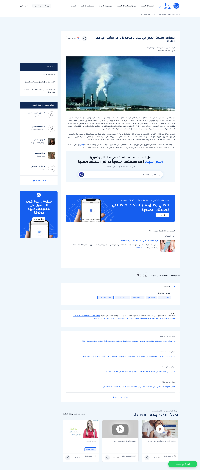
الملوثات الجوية (122, 297)
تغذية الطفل (91, 441)
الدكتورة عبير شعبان (36, 112)
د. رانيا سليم (39, 139)
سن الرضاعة (137, 297)
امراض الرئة (165, 297)
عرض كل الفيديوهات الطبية (74, 414)
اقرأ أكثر (139, 247)
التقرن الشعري (49, 74)
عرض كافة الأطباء (38, 180)
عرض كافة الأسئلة (120, 397)
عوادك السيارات (105, 297)
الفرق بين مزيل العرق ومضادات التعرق (40, 82)
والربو (81, 144)
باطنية (43, 169)
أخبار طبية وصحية (160, 14)
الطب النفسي (40, 116)
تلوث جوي (151, 297)
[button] (146, 6)
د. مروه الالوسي (38, 126)
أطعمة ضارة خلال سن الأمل (124, 441)
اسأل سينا (163, 215)
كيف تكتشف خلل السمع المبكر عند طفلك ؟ (138, 240)
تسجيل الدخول (25, 6)
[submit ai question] (81, 174)
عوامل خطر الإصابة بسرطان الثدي (162, 441)
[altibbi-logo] (168, 6)
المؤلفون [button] (167, 286)
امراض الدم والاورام (38, 129)
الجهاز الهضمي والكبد (37, 143)
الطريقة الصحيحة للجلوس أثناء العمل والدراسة (39, 91)
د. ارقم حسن (39, 153)
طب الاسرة (41, 156)
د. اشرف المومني (38, 166)
